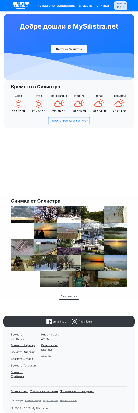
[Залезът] (45, 231)
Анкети (46, 356)
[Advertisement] (69, 163)
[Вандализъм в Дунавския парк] (22, 247)
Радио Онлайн (50, 400)
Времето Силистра (17, 336)
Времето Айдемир (23, 352)
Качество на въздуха (49, 347)
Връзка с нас (19, 391)
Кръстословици (68, 400)
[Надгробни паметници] (92, 231)
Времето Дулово (22, 358)
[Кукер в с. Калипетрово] (22, 263)
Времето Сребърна (17, 374)
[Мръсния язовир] (112, 279)
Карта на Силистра (69, 49)
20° (121, 6)
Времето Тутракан (23, 365)
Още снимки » (69, 296)
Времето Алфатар (23, 345)
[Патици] (115, 214)
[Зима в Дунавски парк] (69, 263)
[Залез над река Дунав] (115, 247)
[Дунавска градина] (45, 214)
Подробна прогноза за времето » (69, 120)
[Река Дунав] (115, 263)
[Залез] (22, 214)
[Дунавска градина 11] (69, 214)
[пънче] (115, 231)
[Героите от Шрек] (83, 279)
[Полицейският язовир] (92, 214)
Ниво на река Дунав (50, 336)
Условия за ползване (44, 391)
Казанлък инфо (33, 400)
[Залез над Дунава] (92, 263)
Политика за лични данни (77, 391)
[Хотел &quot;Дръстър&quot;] (22, 231)
